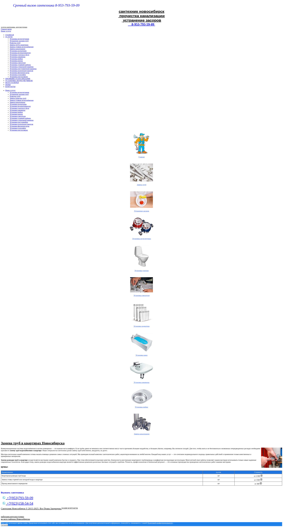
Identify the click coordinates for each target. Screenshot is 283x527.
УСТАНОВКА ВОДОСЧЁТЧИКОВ (19, 81)
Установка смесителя (18, 63)
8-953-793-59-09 (141, 24)
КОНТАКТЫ (10, 87)
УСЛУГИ (8, 37)
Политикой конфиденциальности (160, 523)
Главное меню (6, 29)
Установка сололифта (18, 75)
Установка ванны (16, 61)
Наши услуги (6, 31)
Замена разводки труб (18, 98)
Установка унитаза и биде (19, 55)
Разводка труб (15, 43)
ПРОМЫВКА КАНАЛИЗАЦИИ (17, 79)
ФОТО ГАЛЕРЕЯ (12, 83)
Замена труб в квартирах (19, 45)
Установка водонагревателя (20, 53)
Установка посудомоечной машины (23, 69)
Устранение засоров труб (19, 41)
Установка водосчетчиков (19, 39)
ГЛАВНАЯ (9, 35)
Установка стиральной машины (21, 67)
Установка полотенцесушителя (21, 71)
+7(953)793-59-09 (20, 498)
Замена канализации (17, 49)
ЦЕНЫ (8, 85)
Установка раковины (17, 57)
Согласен (4, 525)
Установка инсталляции (19, 77)
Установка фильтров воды (19, 73)
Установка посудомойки (19, 122)
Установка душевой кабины (20, 65)
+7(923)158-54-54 (20, 503)
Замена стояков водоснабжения (21, 47)
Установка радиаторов (18, 51)
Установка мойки (16, 59)
